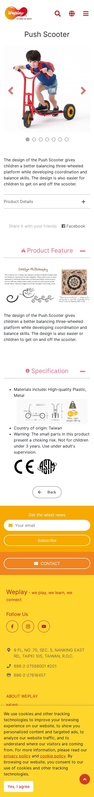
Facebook (75, 226)
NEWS (12, 705)
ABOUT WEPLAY (22, 696)
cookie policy (52, 755)
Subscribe (47, 540)
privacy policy (17, 755)
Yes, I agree (19, 786)
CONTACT (49, 563)
